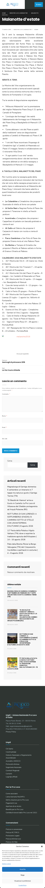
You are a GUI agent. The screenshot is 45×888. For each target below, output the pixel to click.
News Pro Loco (15, 13)
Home (4, 13)
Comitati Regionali (12, 770)
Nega (22, 875)
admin (36, 29)
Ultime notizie (14, 584)
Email (4, 427)
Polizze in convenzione (14, 829)
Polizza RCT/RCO (12, 832)
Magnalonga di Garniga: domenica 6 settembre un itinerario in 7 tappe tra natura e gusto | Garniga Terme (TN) (22, 593)
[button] (42, 846)
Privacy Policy (11, 732)
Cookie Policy (22, 885)
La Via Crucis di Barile (11, 369)
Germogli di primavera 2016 (13, 361)
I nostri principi (11, 752)
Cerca (9, 461)
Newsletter (24, 13)
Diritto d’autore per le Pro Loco (17, 800)
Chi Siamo (9, 749)
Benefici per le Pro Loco (14, 809)
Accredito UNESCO (13, 761)
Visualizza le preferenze (22, 881)
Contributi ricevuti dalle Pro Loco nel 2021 (21, 812)
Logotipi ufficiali (11, 777)
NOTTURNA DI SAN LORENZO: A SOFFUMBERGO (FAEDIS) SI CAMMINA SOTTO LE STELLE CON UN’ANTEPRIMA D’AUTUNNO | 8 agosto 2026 (22, 520)
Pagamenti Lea (11, 803)
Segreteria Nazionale (13, 767)
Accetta (22, 869)
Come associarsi (12, 793)
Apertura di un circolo (13, 806)
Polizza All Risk (11, 842)
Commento (6, 394)
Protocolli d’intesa (12, 764)
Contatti (9, 774)
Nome (4, 416)
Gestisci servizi (6, 864)
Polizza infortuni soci (13, 839)
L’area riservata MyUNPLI (15, 797)
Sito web (4, 439)
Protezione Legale (12, 836)
